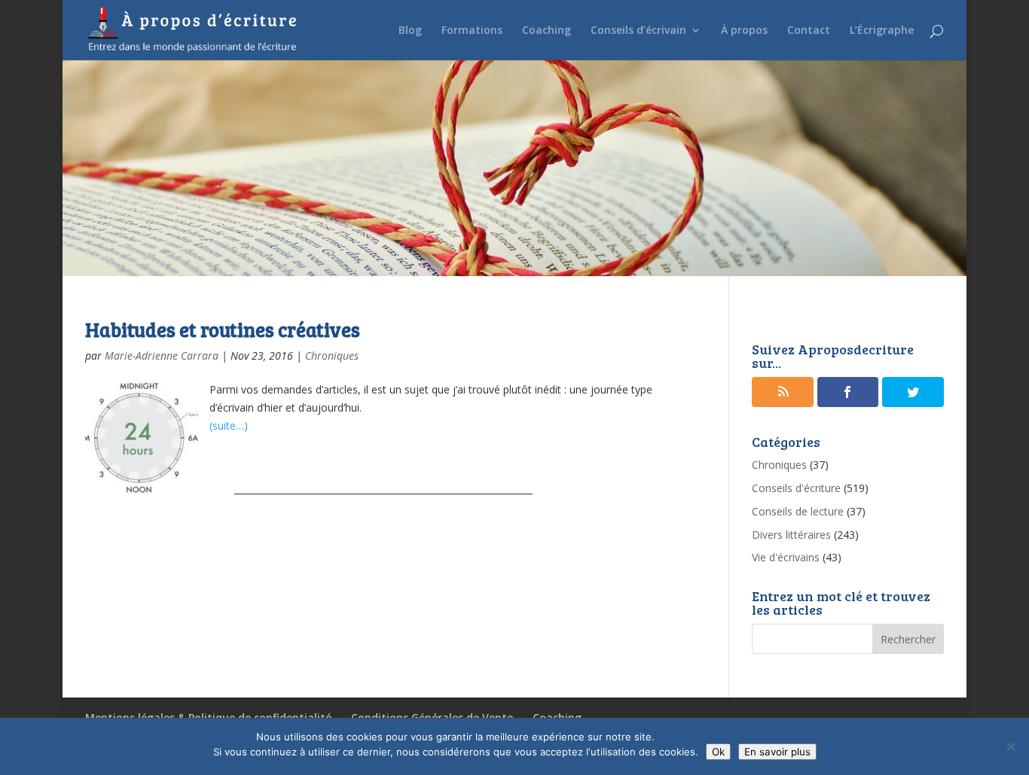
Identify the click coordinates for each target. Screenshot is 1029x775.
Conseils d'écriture (796, 488)
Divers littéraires (791, 534)
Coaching (546, 31)
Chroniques (332, 355)
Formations (471, 31)
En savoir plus (777, 752)
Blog (410, 31)
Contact (808, 31)
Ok (718, 752)
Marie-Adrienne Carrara (161, 355)
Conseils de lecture (798, 511)
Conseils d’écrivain (638, 31)
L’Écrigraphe (882, 31)
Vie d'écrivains (786, 557)
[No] (1010, 746)
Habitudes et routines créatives (222, 329)
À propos (744, 31)
